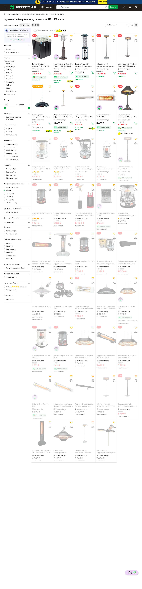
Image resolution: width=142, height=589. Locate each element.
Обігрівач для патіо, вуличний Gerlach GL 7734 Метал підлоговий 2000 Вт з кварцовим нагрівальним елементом (127, 405)
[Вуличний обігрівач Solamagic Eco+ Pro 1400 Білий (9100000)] (85, 289)
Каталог (48, 7)
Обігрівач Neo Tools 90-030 (40, 405)
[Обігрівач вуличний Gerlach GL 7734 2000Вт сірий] (106, 387)
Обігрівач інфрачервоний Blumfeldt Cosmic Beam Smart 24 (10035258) (127, 263)
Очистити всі (24, 25)
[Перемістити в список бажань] (50, 36)
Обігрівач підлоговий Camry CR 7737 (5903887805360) (125, 168)
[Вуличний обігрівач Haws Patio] (63, 289)
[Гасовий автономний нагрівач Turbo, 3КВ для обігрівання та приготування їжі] (85, 149)
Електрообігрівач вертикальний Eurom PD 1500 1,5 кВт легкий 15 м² (127, 116)
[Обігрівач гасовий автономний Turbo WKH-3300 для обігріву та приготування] (42, 149)
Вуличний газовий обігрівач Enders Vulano (83, 65)
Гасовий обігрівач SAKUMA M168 (41, 214)
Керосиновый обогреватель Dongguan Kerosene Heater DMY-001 (127, 215)
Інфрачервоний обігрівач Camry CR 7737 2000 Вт (127, 65)
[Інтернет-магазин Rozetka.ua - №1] (23, 7)
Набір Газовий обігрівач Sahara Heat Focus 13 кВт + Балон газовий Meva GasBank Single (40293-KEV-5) (84, 215)
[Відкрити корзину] (136, 7)
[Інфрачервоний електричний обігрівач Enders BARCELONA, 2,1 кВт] (85, 433)
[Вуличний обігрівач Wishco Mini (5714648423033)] (106, 97)
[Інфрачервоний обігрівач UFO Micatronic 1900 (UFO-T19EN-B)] (42, 433)
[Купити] (50, 73)
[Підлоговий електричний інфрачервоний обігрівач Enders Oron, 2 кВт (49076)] (63, 97)
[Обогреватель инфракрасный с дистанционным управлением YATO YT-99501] (63, 433)
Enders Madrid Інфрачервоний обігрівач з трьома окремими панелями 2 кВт (106, 452)
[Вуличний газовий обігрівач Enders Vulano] (85, 47)
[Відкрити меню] (6, 7)
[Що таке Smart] (64, 31)
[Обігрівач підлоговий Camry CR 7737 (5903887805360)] (127, 149)
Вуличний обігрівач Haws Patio (63, 307)
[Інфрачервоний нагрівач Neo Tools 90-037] (85, 338)
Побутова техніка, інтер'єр (16, 14)
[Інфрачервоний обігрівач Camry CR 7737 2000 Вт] (127, 47)
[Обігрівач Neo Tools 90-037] (127, 289)
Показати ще (8, 94)
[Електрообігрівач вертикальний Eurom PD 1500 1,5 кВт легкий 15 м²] (127, 97)
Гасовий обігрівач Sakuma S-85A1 (63, 214)
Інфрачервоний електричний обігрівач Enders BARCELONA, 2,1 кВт (84, 452)
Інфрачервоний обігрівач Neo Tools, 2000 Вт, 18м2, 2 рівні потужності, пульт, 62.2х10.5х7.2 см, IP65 (63, 405)
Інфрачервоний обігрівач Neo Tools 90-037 (127, 357)
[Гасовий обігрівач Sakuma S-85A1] (63, 196)
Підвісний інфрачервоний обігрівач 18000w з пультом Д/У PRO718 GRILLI (84, 405)
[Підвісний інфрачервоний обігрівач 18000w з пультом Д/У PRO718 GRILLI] (85, 387)
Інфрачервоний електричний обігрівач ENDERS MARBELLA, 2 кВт (42, 116)
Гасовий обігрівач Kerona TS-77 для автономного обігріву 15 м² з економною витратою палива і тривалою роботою (62, 168)
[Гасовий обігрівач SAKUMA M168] (42, 196)
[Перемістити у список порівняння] (50, 40)
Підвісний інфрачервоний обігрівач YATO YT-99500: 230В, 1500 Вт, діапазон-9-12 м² (106, 308)
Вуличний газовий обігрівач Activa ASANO (40, 65)
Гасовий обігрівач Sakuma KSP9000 (41, 357)
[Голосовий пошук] (106, 7)
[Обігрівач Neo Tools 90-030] (42, 387)
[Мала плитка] (136, 25)
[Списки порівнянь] (130, 7)
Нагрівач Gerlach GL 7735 (41, 306)
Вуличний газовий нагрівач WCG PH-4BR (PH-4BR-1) (63, 65)
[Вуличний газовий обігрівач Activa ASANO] (42, 47)
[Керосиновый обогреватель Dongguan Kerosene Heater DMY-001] (127, 196)
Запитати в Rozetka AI (17, 40)
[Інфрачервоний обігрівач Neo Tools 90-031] (106, 338)
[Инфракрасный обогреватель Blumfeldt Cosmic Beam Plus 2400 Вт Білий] (85, 97)
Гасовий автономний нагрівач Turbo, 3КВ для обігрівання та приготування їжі (83, 168)
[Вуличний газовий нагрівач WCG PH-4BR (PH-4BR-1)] (63, 47)
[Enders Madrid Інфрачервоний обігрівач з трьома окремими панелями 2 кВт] (106, 433)
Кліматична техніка (34, 14)
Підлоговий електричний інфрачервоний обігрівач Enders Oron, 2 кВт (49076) (63, 116)
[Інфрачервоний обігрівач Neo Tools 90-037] (127, 338)
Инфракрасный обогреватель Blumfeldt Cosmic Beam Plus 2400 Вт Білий (84, 116)
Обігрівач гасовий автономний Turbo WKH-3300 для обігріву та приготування (41, 168)
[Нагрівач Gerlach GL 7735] (42, 289)
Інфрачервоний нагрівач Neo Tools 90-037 (84, 357)
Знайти (113, 7)
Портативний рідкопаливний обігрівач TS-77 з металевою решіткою (105, 168)
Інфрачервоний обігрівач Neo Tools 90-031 (106, 357)
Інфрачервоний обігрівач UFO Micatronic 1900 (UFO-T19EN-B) (42, 452)
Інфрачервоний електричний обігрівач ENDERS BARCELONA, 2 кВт (105, 65)
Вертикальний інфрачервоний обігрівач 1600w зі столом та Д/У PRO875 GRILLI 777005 (63, 263)
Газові (9, 129)
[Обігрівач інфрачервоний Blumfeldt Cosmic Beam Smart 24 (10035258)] (127, 244)
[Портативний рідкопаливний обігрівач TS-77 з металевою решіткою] (106, 149)
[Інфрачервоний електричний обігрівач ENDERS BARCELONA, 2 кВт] (106, 47)
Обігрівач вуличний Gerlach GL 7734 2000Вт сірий (105, 405)
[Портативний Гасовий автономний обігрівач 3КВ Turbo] (106, 244)
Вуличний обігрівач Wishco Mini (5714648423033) (103, 116)
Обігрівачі (45, 14)
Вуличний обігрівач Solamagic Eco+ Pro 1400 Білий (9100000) (84, 308)
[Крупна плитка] (132, 25)
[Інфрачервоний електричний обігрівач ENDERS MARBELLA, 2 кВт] (42, 97)
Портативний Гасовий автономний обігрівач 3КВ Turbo (106, 263)
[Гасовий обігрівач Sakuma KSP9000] (42, 338)
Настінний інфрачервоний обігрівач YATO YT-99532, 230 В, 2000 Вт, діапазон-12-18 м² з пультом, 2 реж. (41, 263)
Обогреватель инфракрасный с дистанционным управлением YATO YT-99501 (62, 452)
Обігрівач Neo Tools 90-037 (126, 307)
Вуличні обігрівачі (57, 14)
